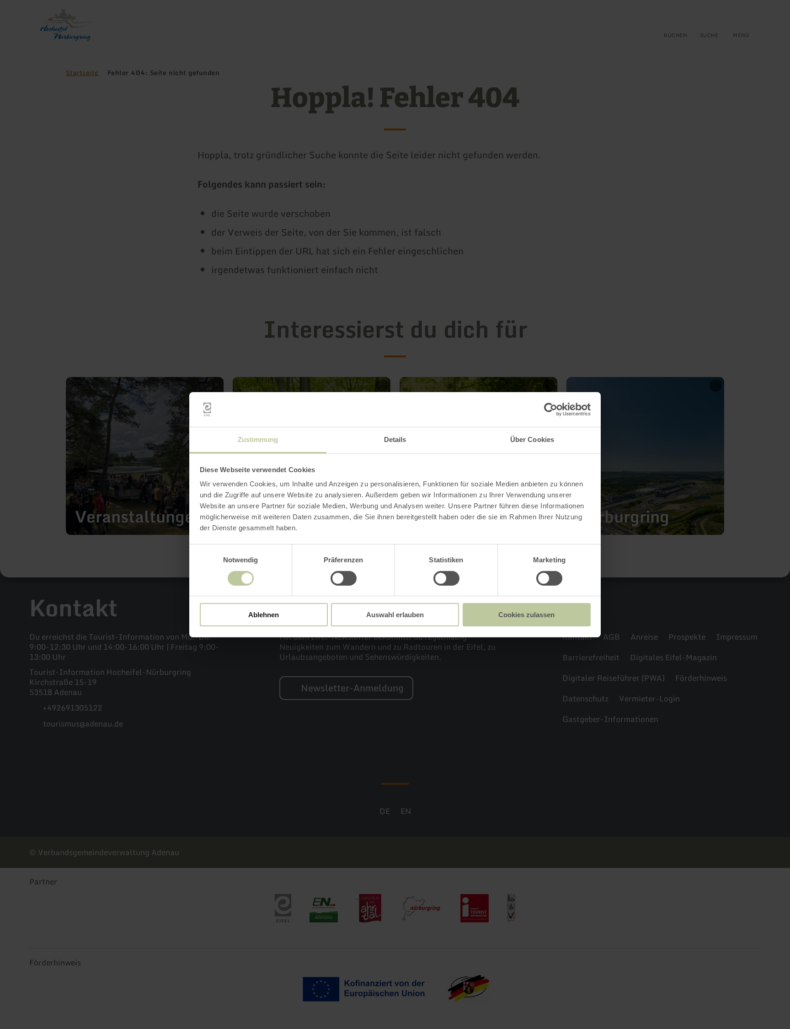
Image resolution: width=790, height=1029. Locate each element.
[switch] (344, 578)
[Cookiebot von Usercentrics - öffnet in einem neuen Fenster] (551, 409)
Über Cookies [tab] (532, 439)
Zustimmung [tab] (258, 439)
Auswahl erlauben (395, 615)
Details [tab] (395, 439)
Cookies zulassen (526, 615)
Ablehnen (263, 615)
